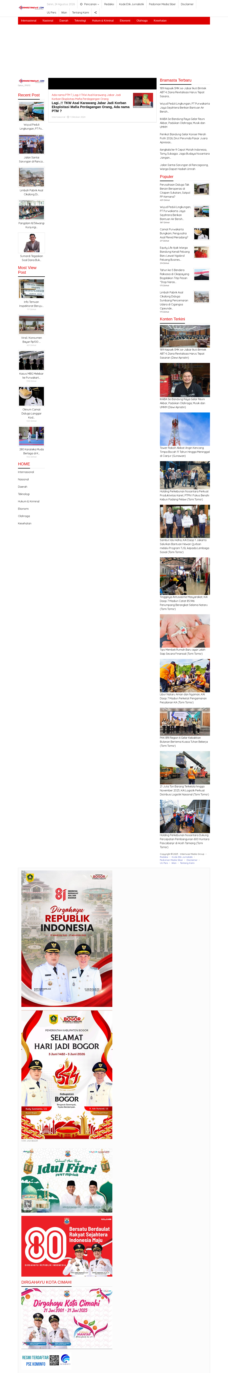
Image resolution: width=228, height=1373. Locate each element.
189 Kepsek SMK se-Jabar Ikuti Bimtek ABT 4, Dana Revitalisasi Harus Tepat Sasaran (183, 353)
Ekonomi (23, 508)
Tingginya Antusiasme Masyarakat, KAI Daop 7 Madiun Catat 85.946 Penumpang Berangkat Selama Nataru (184, 601)
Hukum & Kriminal (28, 501)
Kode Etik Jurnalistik (182, 857)
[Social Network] (95, 12)
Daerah (22, 486)
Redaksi (164, 857)
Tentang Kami (187, 863)
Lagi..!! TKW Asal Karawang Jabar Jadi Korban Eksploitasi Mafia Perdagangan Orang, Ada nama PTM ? (91, 107)
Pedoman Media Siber (171, 860)
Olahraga (24, 516)
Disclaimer (192, 860)
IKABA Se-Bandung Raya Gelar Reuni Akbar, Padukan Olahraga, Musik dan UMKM (182, 403)
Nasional (23, 479)
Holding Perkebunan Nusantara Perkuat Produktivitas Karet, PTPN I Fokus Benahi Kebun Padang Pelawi (184, 495)
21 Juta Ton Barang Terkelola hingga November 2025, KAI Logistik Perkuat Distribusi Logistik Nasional (182, 790)
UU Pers (164, 863)
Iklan (174, 863)
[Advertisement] (114, 49)
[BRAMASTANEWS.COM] (31, 7)
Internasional (26, 472)
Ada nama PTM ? (62, 95)
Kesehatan (24, 523)
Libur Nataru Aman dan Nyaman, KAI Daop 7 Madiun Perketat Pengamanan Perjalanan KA (183, 698)
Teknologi (24, 494)
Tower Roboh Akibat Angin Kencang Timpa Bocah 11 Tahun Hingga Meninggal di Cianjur (185, 451)
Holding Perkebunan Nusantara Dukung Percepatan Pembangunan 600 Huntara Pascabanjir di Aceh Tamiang (184, 839)
